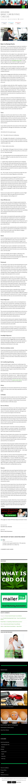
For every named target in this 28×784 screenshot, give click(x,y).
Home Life (3, 756)
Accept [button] (9, 782)
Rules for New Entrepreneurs (6, 530)
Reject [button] (14, 782)
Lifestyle (2, 12)
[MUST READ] (14, 576)
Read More (18, 782)
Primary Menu (26, 6)
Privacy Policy (3, 770)
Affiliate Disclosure (4, 774)
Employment (3, 751)
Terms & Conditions (5, 767)
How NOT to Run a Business (6, 526)
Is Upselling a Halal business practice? (14, 621)
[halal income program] (14, 646)
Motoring (7, 12)
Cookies (2, 772)
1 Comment (21, 19)
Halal (2, 626)
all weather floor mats (16, 60)
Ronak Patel (3, 621)
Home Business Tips (5, 744)
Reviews (3, 746)
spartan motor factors (17, 379)
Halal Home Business (5, 742)
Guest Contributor (13, 19)
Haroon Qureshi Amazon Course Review (13, 615)
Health (2, 753)
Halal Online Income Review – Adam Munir (13, 626)
